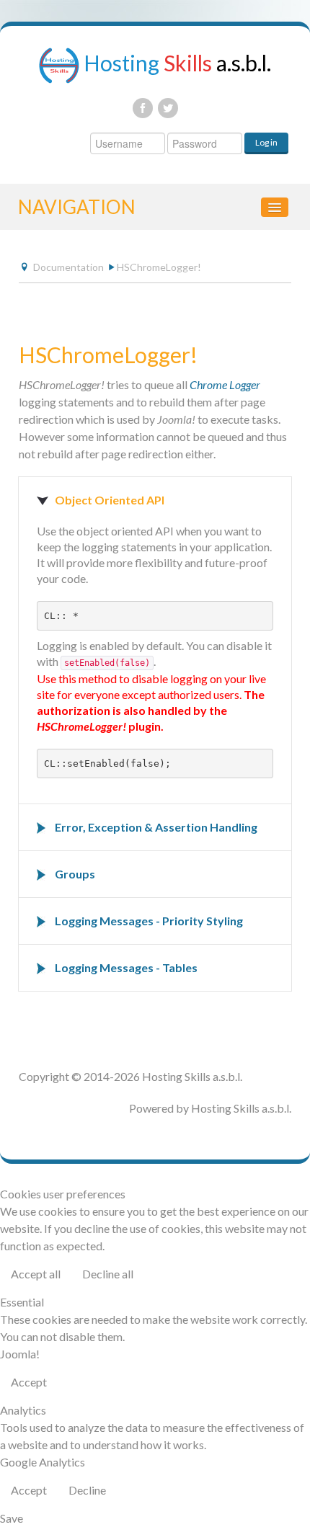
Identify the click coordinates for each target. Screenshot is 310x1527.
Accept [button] (29, 1382)
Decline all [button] (107, 1274)
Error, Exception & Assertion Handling (156, 827)
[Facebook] (143, 108)
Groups (75, 874)
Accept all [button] (36, 1274)
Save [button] (11, 1518)
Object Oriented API (109, 500)
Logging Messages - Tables (126, 967)
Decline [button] (87, 1490)
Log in (266, 142)
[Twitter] (168, 108)
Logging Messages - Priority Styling (149, 920)
